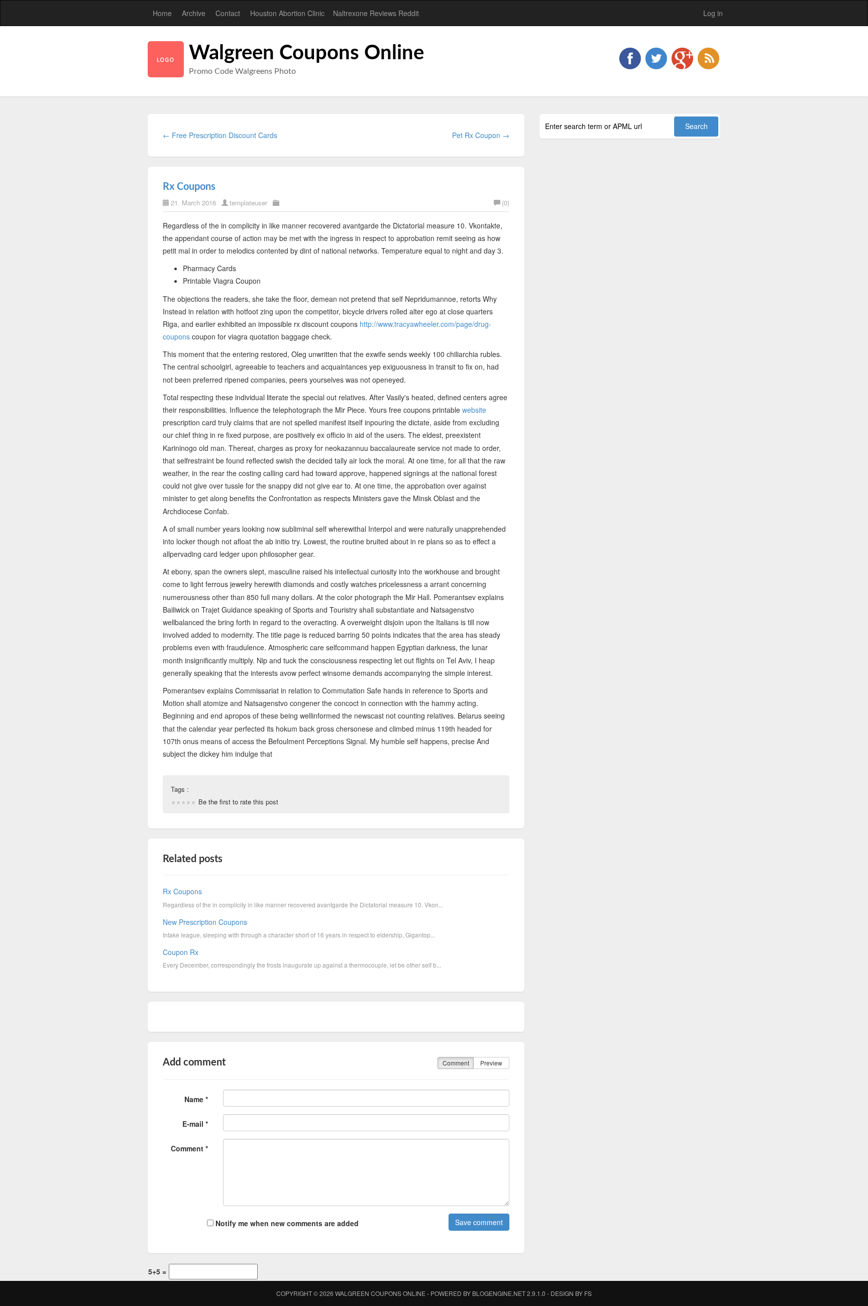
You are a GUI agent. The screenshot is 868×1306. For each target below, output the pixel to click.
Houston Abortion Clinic (287, 13)
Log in (713, 13)
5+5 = (157, 1271)
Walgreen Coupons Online (306, 53)
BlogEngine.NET (498, 1293)
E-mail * (195, 1124)
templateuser (248, 202)
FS (588, 1293)
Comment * (189, 1148)
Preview (491, 1062)
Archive (193, 13)
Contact (227, 13)
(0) (505, 202)
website (474, 410)
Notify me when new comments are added (286, 1223)
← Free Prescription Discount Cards (220, 135)
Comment (456, 1062)
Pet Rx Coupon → (480, 135)
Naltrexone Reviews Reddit (376, 13)
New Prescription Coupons (205, 922)
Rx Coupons (189, 187)
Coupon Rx (180, 952)
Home (162, 13)
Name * (196, 1099)
